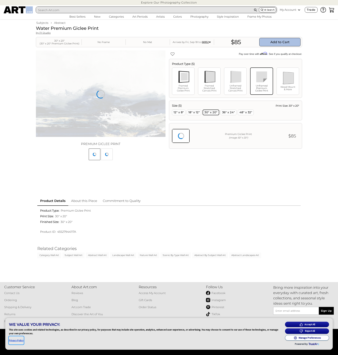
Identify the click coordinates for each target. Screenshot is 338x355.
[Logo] (18, 9)
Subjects (42, 22)
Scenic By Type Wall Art (176, 255)
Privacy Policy (16, 340)
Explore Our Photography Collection (169, 2)
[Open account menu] (299, 10)
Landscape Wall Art (123, 255)
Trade (311, 9)
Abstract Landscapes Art (245, 255)
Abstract (59, 22)
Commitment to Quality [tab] (122, 201)
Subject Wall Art (73, 255)
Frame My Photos (259, 16)
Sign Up (326, 310)
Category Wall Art (49, 255)
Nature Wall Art (148, 255)
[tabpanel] (235, 125)
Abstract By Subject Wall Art (210, 255)
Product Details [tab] (52, 201)
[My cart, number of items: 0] (331, 10)
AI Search (269, 9)
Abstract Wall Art (97, 255)
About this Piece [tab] (84, 201)
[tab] (183, 81)
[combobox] (144, 10)
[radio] (178, 112)
